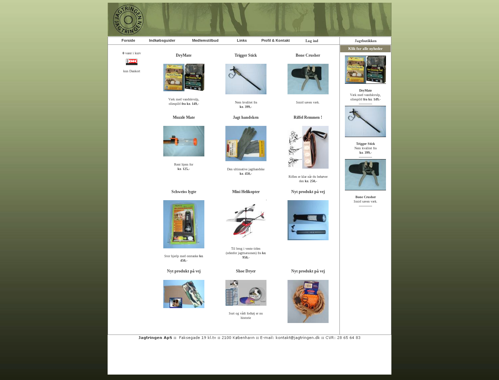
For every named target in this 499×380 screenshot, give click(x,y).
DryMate (183, 55)
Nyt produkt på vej (308, 191)
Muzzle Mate (184, 117)
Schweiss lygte (183, 191)
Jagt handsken (246, 117)
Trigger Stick (246, 55)
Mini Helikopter (246, 191)
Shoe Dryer (246, 271)
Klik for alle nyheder (365, 48)
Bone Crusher (308, 55)
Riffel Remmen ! (308, 117)
